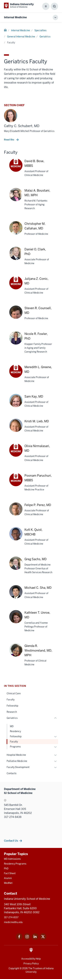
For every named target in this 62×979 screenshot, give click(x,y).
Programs (15, 746)
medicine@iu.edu (13, 922)
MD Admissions (12, 858)
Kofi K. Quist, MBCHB (33, 532)
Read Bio (9, 139)
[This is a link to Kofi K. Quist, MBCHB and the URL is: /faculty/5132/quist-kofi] (15, 537)
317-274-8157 (11, 917)
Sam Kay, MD (33, 396)
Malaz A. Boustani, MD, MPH (37, 193)
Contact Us (11, 840)
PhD (6, 868)
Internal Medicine (15, 17)
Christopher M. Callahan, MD (34, 226)
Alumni (8, 878)
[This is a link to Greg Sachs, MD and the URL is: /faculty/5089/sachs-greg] (15, 566)
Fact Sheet (10, 873)
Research (12, 711)
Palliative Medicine (17, 761)
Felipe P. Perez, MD (37, 505)
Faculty (11, 699)
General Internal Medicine (21, 36)
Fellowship (12, 705)
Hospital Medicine (16, 754)
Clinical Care (14, 693)
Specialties (40, 30)
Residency (15, 731)
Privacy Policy (31, 963)
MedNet (8, 882)
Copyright (14, 968)
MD (12, 726)
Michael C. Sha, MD (38, 588)
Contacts (11, 773)
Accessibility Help (31, 958)
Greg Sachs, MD (35, 559)
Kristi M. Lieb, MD (36, 421)
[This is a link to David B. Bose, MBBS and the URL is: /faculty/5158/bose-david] (15, 165)
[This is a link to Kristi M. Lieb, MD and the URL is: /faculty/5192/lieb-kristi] (15, 429)
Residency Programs (15, 863)
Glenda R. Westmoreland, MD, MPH (38, 650)
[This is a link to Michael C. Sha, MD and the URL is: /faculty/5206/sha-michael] (15, 595)
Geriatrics (45, 36)
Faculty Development (18, 767)
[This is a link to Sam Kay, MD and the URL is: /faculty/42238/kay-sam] (15, 404)
